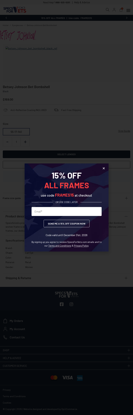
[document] (66, 207)
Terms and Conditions (59, 245)
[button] (103, 168)
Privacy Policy (81, 245)
